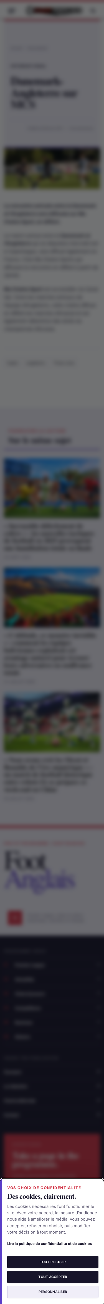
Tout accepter (52, 1277)
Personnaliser (53, 1292)
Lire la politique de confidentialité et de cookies (49, 1243)
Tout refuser (53, 1262)
